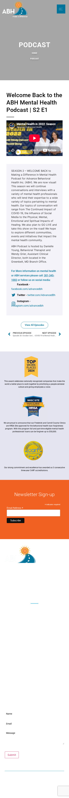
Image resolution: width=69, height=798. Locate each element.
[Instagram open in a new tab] (34, 608)
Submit (12, 754)
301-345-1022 (36, 784)
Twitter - (36, 295)
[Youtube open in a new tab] (41, 608)
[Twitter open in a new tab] (28, 608)
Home (34, 53)
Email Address (15, 507)
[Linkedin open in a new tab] (47, 608)
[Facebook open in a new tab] (21, 608)
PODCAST (34, 59)
